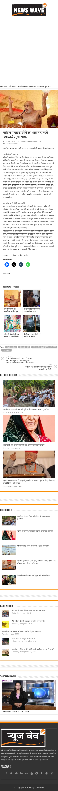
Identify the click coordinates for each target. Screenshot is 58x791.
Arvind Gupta (10, 142)
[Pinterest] (16, 773)
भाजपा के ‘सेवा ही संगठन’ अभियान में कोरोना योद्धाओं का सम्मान (21, 632)
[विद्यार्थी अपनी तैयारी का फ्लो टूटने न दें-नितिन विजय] (9, 580)
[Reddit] (36, 773)
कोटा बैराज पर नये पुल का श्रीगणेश (23, 639)
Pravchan (7, 350)
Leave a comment (12, 144)
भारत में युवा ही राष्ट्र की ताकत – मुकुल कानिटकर (33, 546)
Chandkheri (24, 347)
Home (4, 86)
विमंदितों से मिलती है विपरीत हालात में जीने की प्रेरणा (28, 610)
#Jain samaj (11, 347)
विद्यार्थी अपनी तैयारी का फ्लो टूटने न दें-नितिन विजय (33, 575)
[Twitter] (11, 773)
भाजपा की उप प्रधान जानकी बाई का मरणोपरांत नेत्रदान (23, 445)
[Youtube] (31, 773)
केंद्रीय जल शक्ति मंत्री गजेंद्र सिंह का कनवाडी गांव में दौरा (38, 367)
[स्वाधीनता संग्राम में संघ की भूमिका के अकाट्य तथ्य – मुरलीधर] (9, 521)
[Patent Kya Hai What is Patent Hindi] (29, 695)
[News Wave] (29, 9)
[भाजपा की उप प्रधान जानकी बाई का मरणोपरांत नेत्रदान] (9, 536)
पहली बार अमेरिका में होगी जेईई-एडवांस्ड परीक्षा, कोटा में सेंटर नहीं (32, 649)
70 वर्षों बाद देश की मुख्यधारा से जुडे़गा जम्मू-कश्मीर (28, 621)
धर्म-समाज (12, 86)
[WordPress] (46, 773)
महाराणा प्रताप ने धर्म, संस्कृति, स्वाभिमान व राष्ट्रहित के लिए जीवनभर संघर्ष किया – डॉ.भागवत (36, 562)
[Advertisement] (29, 49)
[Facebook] (6, 773)
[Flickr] (26, 773)
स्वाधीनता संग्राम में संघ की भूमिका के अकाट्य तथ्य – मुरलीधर (26, 409)
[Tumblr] (41, 773)
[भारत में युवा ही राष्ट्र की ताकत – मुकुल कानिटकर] (9, 550)
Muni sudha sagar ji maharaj (44, 347)
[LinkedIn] (21, 773)
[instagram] (52, 773)
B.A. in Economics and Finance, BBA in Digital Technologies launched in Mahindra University (20, 359)
